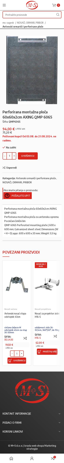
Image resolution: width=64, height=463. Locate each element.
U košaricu (27, 155)
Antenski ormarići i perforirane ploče (23, 26)
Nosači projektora (43, 309)
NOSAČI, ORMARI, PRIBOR (30, 22)
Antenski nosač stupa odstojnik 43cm (15, 315)
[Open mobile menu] (4, 5)
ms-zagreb (9, 22)
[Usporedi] (25, 338)
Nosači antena (10, 309)
